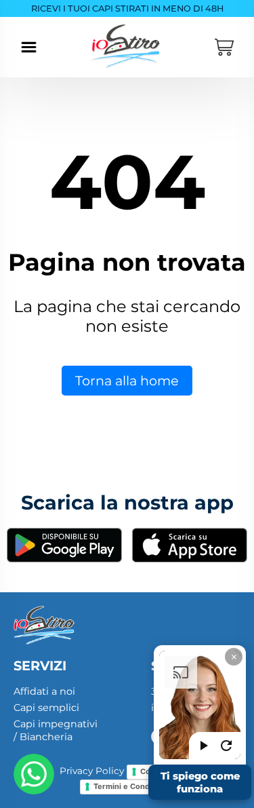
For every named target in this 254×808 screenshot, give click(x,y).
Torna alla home (127, 380)
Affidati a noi (44, 691)
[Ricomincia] (226, 745)
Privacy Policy (92, 771)
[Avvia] (203, 745)
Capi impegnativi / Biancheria (56, 730)
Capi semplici (46, 707)
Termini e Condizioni (131, 786)
